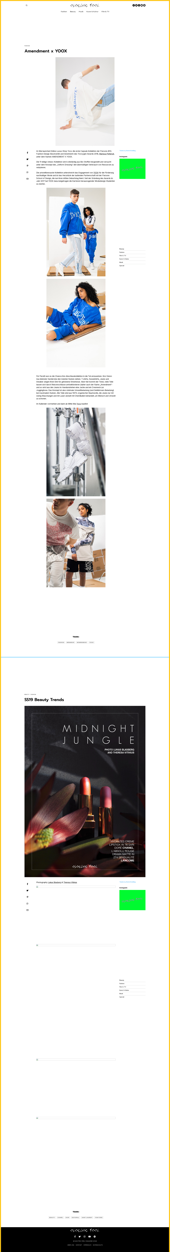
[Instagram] (139, 5)
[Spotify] (144, 5)
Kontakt (79, 1245)
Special (121, 266)
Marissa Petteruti (106, 154)
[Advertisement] (83, 27)
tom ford (98, 1217)
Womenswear (82, 642)
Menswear (70, 642)
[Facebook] (134, 5)
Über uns (70, 1245)
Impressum (87, 1245)
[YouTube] (141, 5)
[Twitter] (136, 5)
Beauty (73, 12)
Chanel (60, 1217)
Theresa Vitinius (70, 882)
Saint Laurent (87, 1217)
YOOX (95, 173)
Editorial (75, 1217)
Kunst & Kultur (92, 12)
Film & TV (105, 12)
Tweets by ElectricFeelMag (127, 150)
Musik (81, 12)
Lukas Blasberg (54, 882)
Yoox (79, 404)
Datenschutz (98, 1245)
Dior (67, 1217)
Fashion (64, 12)
